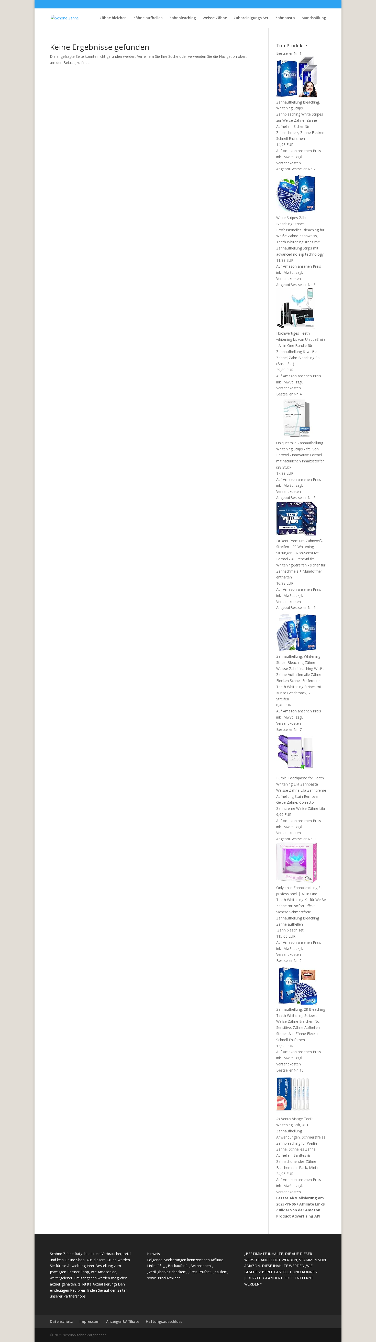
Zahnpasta (285, 18)
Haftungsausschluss (164, 1321)
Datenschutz (61, 1321)
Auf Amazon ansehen (294, 150)
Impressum (89, 1321)
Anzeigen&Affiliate (122, 1321)
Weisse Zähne (215, 18)
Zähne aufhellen (148, 18)
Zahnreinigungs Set (251, 18)
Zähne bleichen (113, 18)
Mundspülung (314, 18)
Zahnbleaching (182, 18)
